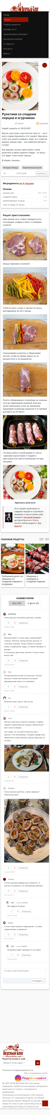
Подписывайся (34, 1078)
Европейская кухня (32, 167)
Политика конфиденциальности (17, 1070)
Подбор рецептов (11, 24)
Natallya (11, 786)
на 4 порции (26, 183)
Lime (10, 716)
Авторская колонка (12, 39)
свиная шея (8, 193)
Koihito (10, 920)
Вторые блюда (10, 167)
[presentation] (41, 539)
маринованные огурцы (14, 201)
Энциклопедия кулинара (15, 34)
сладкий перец (10, 197)
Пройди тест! (9, 29)
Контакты (7, 49)
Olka (10, 669)
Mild (12, 900)
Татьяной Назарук (32, 517)
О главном (8, 44)
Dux (9, 695)
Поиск (7, 19)
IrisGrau (11, 877)
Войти (6, 53)
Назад (6, 15)
